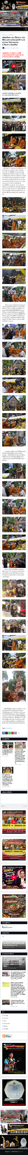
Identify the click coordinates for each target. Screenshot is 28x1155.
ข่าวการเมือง (5, 1015)
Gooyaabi (20, 1151)
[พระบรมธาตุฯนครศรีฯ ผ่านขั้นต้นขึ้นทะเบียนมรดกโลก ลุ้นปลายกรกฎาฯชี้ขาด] (7, 745)
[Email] (15, 733)
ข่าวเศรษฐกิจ (5, 1028)
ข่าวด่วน (4, 1020)
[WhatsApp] (9, 733)
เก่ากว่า (25, 806)
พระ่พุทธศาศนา (10, 34)
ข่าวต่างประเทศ (6, 1023)
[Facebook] (3, 733)
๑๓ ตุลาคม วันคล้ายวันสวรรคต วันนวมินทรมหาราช (13, 944)
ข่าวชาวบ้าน (5, 1018)
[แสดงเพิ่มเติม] (18, 733)
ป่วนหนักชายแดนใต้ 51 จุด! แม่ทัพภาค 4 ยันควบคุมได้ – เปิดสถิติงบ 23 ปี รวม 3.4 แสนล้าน (18, 1003)
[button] (26, 29)
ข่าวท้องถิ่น (4, 1026)
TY (10, 1151)
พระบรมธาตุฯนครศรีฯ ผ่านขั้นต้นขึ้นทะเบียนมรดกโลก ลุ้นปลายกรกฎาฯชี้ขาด (7, 752)
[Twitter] (6, 733)
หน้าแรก (4, 34)
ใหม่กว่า (3, 806)
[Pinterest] (12, 733)
